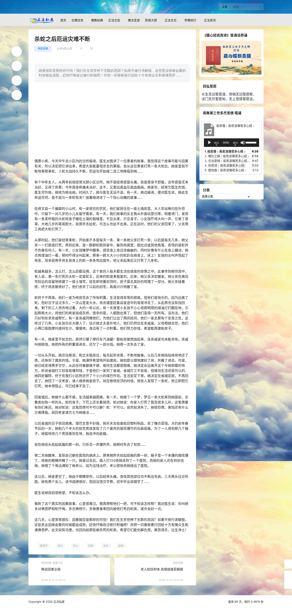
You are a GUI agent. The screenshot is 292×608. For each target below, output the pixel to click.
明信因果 (43, 48)
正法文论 (171, 20)
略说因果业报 (50, 569)
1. (225, 151)
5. (226, 170)
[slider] (251, 142)
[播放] (209, 142)
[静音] (242, 142)
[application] (231, 142)
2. (227, 156)
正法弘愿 (59, 601)
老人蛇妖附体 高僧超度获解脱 (162, 569)
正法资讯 (210, 20)
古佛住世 (77, 20)
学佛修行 (190, 20)
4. (226, 165)
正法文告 (114, 20)
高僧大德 (151, 20)
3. (227, 160)
